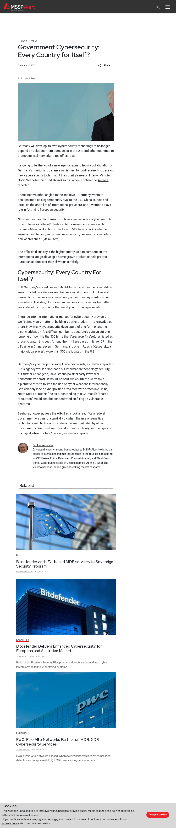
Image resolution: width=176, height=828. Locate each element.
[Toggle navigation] (167, 7)
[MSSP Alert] (19, 7)
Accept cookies (158, 814)
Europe (23, 41)
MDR (19, 555)
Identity (22, 640)
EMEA (33, 41)
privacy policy (10, 823)
